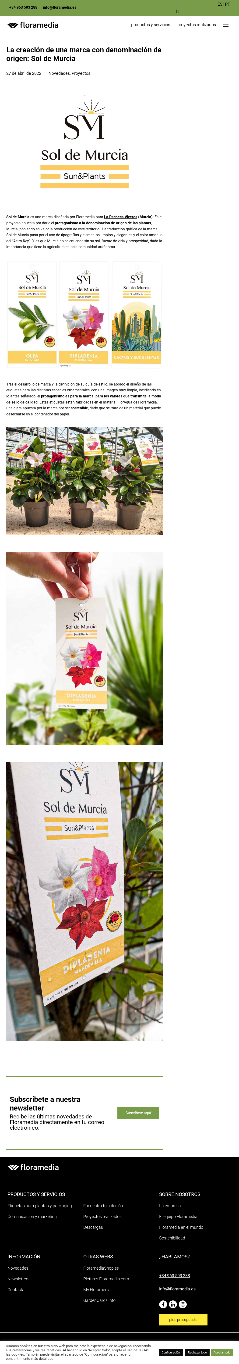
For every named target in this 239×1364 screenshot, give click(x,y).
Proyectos (81, 73)
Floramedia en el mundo (181, 1227)
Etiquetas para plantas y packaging (39, 1205)
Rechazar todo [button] (197, 1352)
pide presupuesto (183, 1320)
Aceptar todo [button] (222, 1352)
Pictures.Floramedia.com (106, 1278)
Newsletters (18, 1278)
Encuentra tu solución (103, 1205)
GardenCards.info (99, 1300)
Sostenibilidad (172, 1237)
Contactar (16, 1289)
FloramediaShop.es (101, 1268)
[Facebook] (164, 1302)
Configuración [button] (171, 1352)
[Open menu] (225, 25)
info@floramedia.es (59, 7)
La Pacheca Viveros (120, 217)
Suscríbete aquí (138, 1113)
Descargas (93, 1227)
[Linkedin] (174, 1302)
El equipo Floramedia (178, 1216)
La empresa (170, 1205)
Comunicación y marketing (32, 1216)
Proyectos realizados (102, 1216)
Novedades (59, 73)
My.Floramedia (97, 1289)
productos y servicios (150, 24)
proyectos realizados (196, 25)
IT (177, 11)
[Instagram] (184, 1302)
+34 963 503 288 (23, 7)
